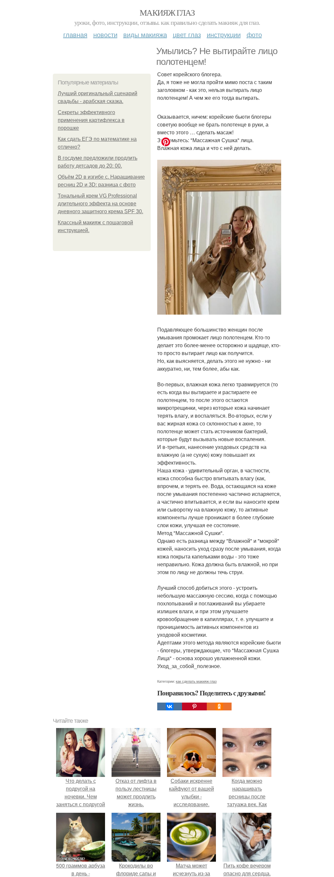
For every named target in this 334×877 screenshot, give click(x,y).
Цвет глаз (187, 34)
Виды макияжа (145, 34)
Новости (105, 34)
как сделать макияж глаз (196, 681)
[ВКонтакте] (169, 706)
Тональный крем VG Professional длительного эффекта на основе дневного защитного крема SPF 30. (100, 203)
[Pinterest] (194, 706)
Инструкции (224, 34)
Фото (254, 34)
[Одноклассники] (219, 706)
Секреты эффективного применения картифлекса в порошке (91, 120)
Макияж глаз (167, 12)
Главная (75, 34)
